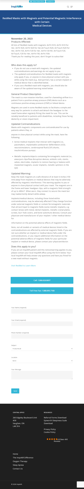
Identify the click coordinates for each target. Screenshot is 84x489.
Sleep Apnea (18, 465)
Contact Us (18, 468)
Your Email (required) (18, 320)
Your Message (16, 369)
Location (14, 357)
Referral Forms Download (55, 417)
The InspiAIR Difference (23, 457)
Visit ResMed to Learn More (23, 265)
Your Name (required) (18, 307)
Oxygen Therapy (20, 461)
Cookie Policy (49, 432)
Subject (13, 345)
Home (15, 454)
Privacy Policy (50, 429)
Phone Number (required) (20, 333)
